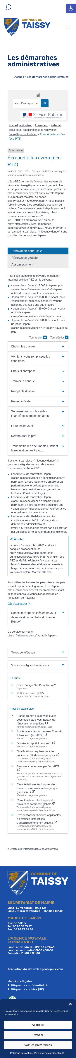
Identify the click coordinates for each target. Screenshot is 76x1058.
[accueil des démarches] (38, 94)
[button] (71, 8)
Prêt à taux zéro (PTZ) (30, 693)
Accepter (38, 1024)
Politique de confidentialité (49, 1053)
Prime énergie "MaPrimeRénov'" (36, 685)
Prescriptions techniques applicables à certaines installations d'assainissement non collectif (39, 818)
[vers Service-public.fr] (43, 115)
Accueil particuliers (20, 125)
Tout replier (36, 337)
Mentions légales (20, 981)
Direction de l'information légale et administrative (34, 849)
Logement (41, 125)
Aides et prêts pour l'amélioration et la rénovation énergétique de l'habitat (35, 130)
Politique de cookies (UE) (26, 989)
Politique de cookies (21, 1053)
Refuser (38, 1035)
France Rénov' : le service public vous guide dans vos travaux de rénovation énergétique (36, 719)
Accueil (19, 76)
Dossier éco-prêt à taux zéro (34, 743)
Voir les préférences (38, 1045)
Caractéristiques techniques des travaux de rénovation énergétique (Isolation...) (37, 788)
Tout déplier (57, 337)
